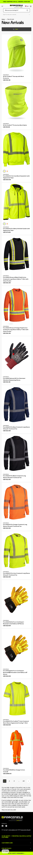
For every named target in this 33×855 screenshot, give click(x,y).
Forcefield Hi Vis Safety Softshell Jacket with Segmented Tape (16, 229)
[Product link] (16, 58)
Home (3, 19)
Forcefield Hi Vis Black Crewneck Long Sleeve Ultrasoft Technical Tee (14, 476)
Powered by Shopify (25, 830)
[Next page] (28, 781)
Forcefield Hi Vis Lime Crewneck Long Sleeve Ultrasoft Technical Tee (16, 574)
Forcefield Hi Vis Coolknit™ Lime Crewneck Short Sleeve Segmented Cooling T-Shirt (16, 722)
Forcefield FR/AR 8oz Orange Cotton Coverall (14, 770)
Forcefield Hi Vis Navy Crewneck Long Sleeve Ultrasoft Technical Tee (16, 428)
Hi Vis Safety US (13, 830)
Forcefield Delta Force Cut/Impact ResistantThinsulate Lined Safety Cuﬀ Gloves (15, 672)
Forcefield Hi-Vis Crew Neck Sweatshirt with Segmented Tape (16, 176)
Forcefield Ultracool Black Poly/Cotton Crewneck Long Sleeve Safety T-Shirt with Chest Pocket (15, 279)
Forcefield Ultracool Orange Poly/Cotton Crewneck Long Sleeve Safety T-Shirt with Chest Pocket (15, 329)
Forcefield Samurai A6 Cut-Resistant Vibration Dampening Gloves (14, 379)
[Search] (27, 10)
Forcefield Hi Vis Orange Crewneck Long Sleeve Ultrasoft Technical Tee (15, 525)
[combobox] (16, 10)
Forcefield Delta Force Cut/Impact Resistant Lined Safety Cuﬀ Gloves (13, 622)
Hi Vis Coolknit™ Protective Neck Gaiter (15, 125)
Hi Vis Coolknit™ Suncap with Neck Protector (13, 77)
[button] (16, 853)
